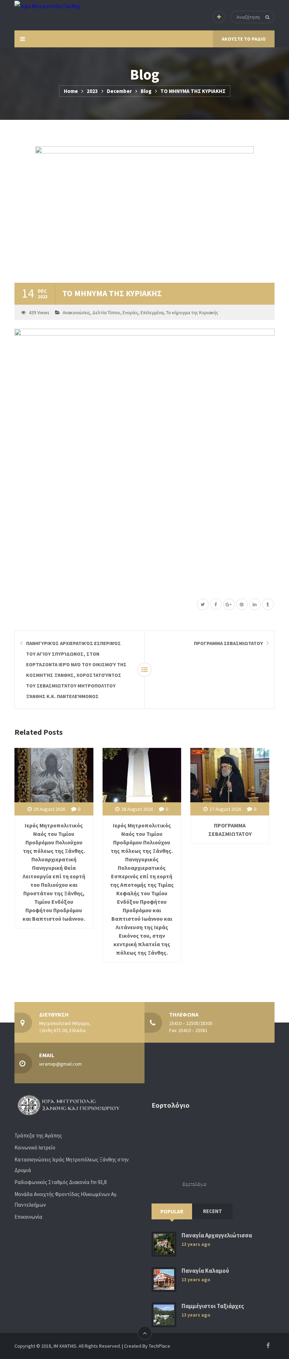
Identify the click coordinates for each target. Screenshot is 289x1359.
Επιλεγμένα (152, 313)
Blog (146, 91)
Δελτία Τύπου (106, 313)
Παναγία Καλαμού (205, 1271)
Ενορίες (130, 313)
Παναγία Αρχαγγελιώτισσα (217, 1235)
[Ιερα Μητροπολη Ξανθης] (47, 5)
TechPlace (159, 1346)
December (119, 91)
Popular (171, 1211)
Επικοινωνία (28, 1216)
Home (71, 91)
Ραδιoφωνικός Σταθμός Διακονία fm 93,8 (60, 1182)
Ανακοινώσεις (76, 313)
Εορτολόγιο (195, 1184)
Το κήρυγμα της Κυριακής (192, 313)
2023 (92, 91)
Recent (212, 1211)
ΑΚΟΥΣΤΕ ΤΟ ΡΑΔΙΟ (244, 39)
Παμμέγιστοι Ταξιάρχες (213, 1306)
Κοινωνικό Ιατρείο (34, 1147)
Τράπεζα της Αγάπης (38, 1135)
